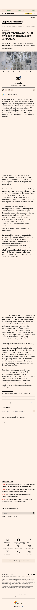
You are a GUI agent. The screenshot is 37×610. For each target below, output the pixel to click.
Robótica (9, 411)
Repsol (3, 411)
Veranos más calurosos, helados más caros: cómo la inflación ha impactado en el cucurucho (18, 490)
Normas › (33, 403)
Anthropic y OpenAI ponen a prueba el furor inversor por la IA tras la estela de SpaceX (17, 500)
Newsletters (29, 594)
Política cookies (17, 593)
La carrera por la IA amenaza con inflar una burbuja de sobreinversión (16, 495)
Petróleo (21, 411)
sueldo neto (30, 542)
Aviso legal (10, 593)
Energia (20, 26)
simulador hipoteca (18, 542)
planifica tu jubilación (7, 548)
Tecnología (5, 30)
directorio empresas (29, 548)
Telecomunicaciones (11, 26)
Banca (3, 26)
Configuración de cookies (27, 593)
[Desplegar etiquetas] (34, 411)
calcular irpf (7, 542)
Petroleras (15, 411)
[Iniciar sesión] (34, 13)
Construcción (26, 26)
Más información (5, 419)
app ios (18, 554)
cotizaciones (7, 554)
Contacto (6, 593)
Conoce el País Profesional (18, 560)
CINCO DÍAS (18, 83)
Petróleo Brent (27, 10)
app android (29, 554)
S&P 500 (15, 10)
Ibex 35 (4, 10)
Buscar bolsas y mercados (10, 508)
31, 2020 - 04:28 (20, 85)
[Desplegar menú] (3, 13)
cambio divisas (18, 548)
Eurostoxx (9, 516)
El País (33, 17)
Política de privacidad (9, 594)
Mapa (22, 594)
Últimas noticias (7, 481)
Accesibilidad (18, 594)
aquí (26, 422)
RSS (25, 594)
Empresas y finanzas (12, 22)
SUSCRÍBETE (29, 13)
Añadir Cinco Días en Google (11, 94)
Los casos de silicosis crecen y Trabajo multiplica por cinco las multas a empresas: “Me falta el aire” (18, 485)
